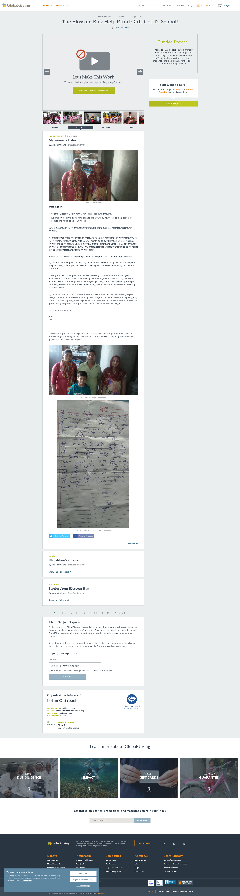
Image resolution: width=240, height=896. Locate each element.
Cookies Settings (83, 885)
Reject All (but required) (83, 879)
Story (55, 127)
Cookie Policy (26, 880)
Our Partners (111, 864)
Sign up (67, 677)
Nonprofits (153, 5)
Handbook (80, 868)
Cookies (167, 891)
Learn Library (173, 856)
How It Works (140, 860)
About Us (141, 856)
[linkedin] (184, 843)
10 (70, 612)
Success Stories (170, 871)
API (186, 891)
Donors (52, 856)
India (121, 16)
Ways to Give (52, 860)
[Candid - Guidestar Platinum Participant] (160, 883)
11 (77, 612)
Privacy (160, 891)
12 (83, 612)
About (141, 5)
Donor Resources (171, 868)
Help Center (144, 843)
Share (131, 127)
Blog (190, 5)
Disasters (180, 5)
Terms (174, 891)
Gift (205, 5)
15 (101, 612)
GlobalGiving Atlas (113, 871)
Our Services (111, 860)
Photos (106, 127)
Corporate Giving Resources (175, 864)
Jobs (136, 864)
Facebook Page (65, 713)
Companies (167, 5)
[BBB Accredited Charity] (171, 882)
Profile (63, 716)
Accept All (83, 873)
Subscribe (142, 820)
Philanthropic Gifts (55, 864)
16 (108, 612)
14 (95, 612)
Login (227, 5)
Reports (80, 127)
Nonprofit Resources (172, 860)
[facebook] (164, 843)
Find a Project (173, 104)
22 (123, 612)
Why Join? (80, 864)
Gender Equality (104, 16)
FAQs (136, 868)
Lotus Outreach (121, 27)
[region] (51, 880)
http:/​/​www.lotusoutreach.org (70, 711)
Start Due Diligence (84, 860)
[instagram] (174, 843)
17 (114, 612)
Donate (54, 5)
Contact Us (139, 871)
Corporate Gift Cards (114, 868)
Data (191, 891)
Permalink (133, 543)
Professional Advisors (56, 868)
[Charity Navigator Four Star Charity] (152, 883)
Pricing (181, 891)
